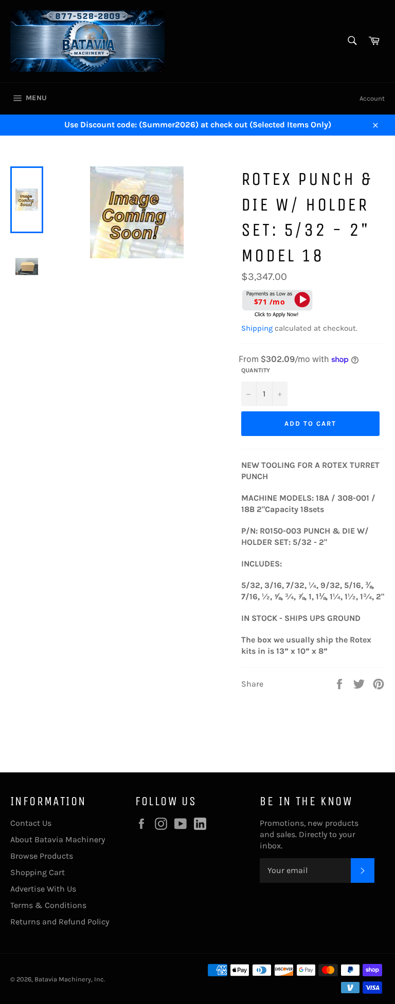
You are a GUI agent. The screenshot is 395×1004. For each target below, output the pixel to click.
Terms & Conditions (48, 905)
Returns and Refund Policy (59, 921)
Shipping (257, 328)
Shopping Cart (37, 872)
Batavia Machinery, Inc (69, 979)
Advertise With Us (43, 889)
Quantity (255, 370)
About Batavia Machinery (57, 839)
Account (372, 98)
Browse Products (41, 856)
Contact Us (30, 823)
